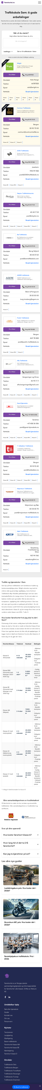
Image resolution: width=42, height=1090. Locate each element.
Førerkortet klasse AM (12, 1044)
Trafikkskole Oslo (10, 1064)
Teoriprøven (8, 1032)
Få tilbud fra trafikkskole (21, 1087)
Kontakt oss (8, 1015)
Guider (6, 1012)
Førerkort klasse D (10, 1054)
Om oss (7, 1018)
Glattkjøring (8, 1038)
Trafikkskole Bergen (11, 1068)
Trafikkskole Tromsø (11, 1077)
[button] (39, 2)
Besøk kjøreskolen (32, 92)
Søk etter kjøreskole (11, 1009)
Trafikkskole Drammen (12, 1080)
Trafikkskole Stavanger (12, 1074)
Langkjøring (8, 1035)
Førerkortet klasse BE (11, 1048)
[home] (8, 2)
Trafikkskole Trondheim (12, 1071)
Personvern (8, 1021)
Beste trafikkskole (10, 1041)
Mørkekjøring (9, 1051)
